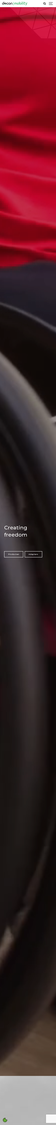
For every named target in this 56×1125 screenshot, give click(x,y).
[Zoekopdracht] (44, 3)
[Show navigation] (51, 3)
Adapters (33, 554)
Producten (13, 554)
